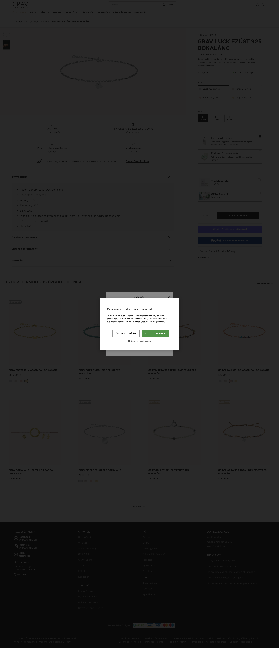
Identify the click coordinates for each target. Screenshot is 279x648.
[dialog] (139, 324)
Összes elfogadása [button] (155, 333)
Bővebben (112, 324)
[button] (139, 341)
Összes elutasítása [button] (126, 333)
